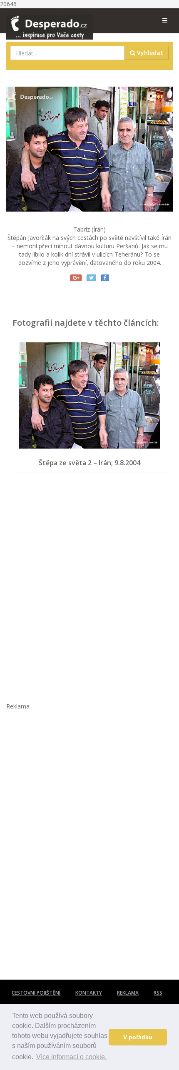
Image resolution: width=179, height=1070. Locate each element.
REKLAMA (128, 992)
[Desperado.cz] (49, 22)
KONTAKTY (88, 992)
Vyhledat (149, 53)
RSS (158, 992)
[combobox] (67, 53)
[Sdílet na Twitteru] (91, 277)
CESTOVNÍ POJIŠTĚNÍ (36, 992)
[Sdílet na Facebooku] (105, 277)
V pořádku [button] (137, 1037)
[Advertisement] (89, 583)
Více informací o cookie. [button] (71, 1056)
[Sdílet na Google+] (76, 277)
